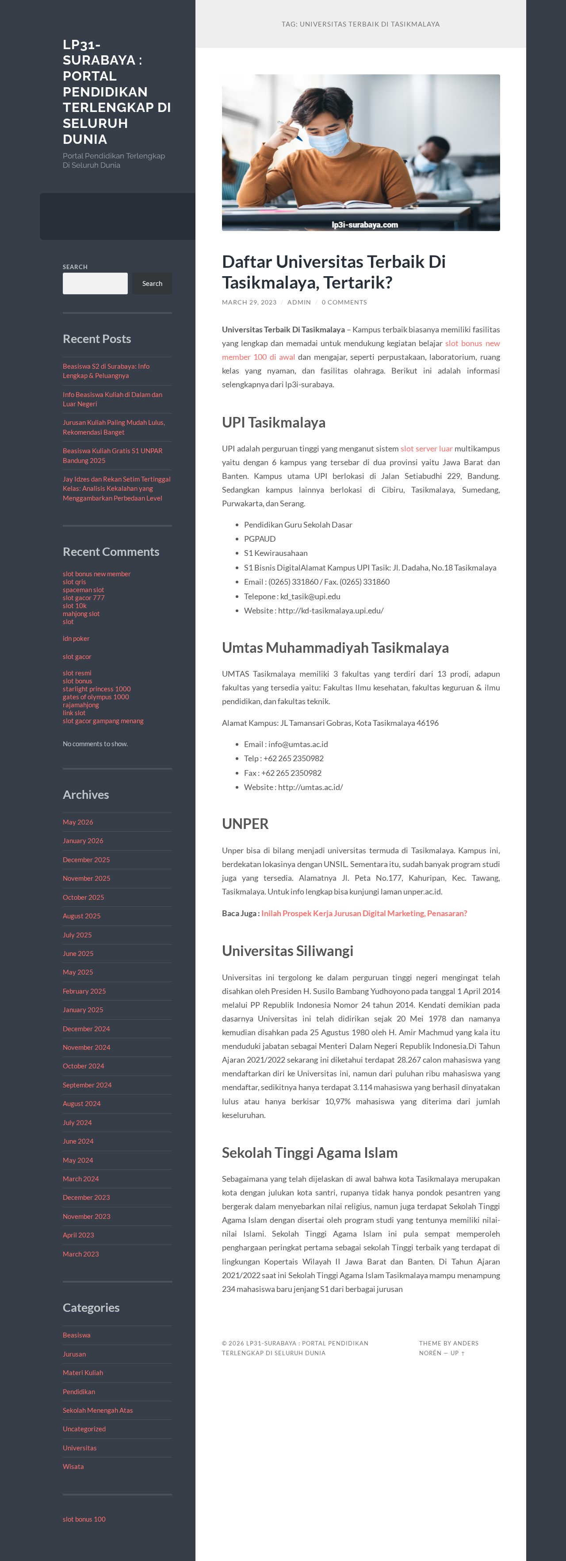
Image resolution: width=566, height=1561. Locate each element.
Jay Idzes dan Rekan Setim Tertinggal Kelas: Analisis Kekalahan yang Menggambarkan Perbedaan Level (117, 488)
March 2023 (81, 1254)
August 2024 (82, 1103)
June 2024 (78, 1141)
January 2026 (83, 840)
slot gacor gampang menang (103, 721)
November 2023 (87, 1216)
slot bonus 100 (84, 1519)
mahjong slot (81, 613)
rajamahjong (81, 705)
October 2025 (83, 897)
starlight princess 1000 (97, 689)
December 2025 (86, 859)
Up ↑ (458, 1353)
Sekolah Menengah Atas (98, 1410)
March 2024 (81, 1179)
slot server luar (427, 448)
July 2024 (77, 1122)
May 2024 (78, 1160)
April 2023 (78, 1235)
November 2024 (87, 1047)
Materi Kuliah (83, 1372)
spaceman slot (83, 590)
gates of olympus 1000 (96, 697)
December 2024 (86, 1029)
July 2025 (77, 935)
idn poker (76, 638)
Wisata (73, 1466)
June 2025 (78, 953)
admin (299, 302)
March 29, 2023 (249, 302)
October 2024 (83, 1066)
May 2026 (78, 822)
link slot (74, 713)
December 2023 (86, 1197)
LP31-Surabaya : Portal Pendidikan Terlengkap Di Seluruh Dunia (117, 92)
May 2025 (78, 972)
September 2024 (87, 1085)
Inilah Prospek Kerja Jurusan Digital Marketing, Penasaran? (364, 913)
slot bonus (77, 681)
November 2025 (87, 878)
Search (75, 266)
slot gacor (77, 656)
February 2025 (84, 991)
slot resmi (77, 673)
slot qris (74, 582)
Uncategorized (84, 1429)
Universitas (80, 1448)
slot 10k (75, 605)
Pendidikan (79, 1391)
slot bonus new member (97, 574)
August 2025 (82, 916)
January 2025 (83, 1010)
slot (68, 621)
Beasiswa (77, 1335)
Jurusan (74, 1354)
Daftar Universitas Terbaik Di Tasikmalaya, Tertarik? (334, 271)
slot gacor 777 (84, 597)
